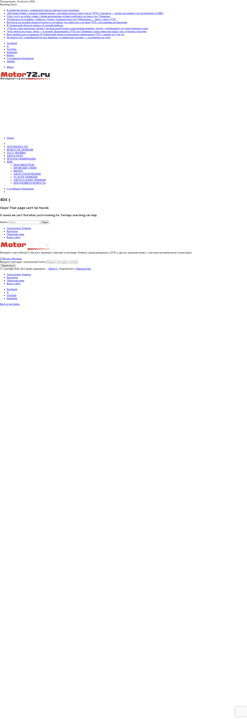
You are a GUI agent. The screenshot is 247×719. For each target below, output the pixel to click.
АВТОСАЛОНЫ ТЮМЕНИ (29, 179)
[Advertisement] (123, 106)
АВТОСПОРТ (15, 155)
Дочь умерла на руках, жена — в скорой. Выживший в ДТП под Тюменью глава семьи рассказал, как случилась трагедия (76, 31)
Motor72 (53, 268)
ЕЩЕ (10, 161)
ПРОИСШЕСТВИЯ (24, 167)
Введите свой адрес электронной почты (23, 261)
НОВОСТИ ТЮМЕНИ (20, 149)
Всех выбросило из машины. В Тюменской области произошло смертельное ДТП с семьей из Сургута (65, 34)
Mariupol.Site (83, 268)
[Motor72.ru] (27, 79)
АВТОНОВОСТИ (17, 146)
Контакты (12, 231)
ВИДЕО (18, 170)
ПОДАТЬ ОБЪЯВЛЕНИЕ (21, 158)
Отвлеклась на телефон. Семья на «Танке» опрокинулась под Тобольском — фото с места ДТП (61, 19)
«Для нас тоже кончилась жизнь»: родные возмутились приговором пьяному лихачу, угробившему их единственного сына (77, 28)
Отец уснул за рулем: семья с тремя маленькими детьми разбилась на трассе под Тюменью (58, 16)
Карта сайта (13, 237)
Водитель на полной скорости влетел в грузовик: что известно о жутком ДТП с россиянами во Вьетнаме (67, 22)
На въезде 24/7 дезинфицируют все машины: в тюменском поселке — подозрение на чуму (59, 37)
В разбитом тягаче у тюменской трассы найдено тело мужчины (43, 10)
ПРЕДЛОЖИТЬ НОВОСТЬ (29, 183)
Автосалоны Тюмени (19, 228)
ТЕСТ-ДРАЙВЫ (16, 152)
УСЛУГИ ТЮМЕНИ (25, 176)
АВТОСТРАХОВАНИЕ (27, 173)
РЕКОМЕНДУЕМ (23, 164)
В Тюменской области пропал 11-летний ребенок (35, 25)
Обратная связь (15, 234)
